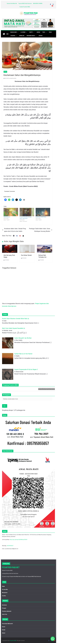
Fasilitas (4, 595)
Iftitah (3, 586)
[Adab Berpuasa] (11, 212)
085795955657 (10, 545)
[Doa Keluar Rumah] (27, 246)
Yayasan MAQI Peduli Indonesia (25, 3)
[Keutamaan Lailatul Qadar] (43, 212)
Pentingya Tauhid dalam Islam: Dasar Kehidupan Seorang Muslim (39, 230)
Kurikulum (4, 605)
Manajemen (4, 592)
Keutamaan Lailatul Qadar (41, 217)
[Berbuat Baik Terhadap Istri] (44, 246)
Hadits (31, 32)
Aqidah (38, 32)
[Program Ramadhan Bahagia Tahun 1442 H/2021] (27, 212)
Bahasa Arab (13, 32)
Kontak (40, 35)
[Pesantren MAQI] (4, 34)
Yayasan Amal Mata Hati (12, 3)
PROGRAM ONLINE (31, 35)
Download (21, 35)
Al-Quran (23, 32)
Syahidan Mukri (13, 78)
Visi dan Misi (5, 589)
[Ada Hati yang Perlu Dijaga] (9, 246)
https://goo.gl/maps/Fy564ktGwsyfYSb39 (18, 539)
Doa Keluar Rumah (26, 255)
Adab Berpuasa (7, 217)
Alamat (3, 633)
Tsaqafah (12, 35)
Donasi (3, 626)
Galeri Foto (4, 614)
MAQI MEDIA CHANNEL (38, 3)
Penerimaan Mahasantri (7, 623)
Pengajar (4, 608)
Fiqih (43, 32)
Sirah (50, 32)
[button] (17, 32)
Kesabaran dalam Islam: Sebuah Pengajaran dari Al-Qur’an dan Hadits (15, 230)
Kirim (5, 406)
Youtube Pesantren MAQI (24, 6)
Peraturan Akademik (6, 611)
